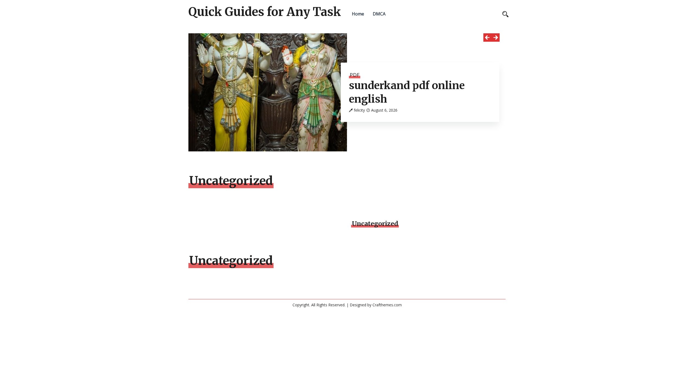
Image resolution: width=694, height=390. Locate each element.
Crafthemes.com (387, 304)
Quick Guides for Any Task (264, 12)
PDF (354, 74)
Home (358, 14)
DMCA (379, 14)
